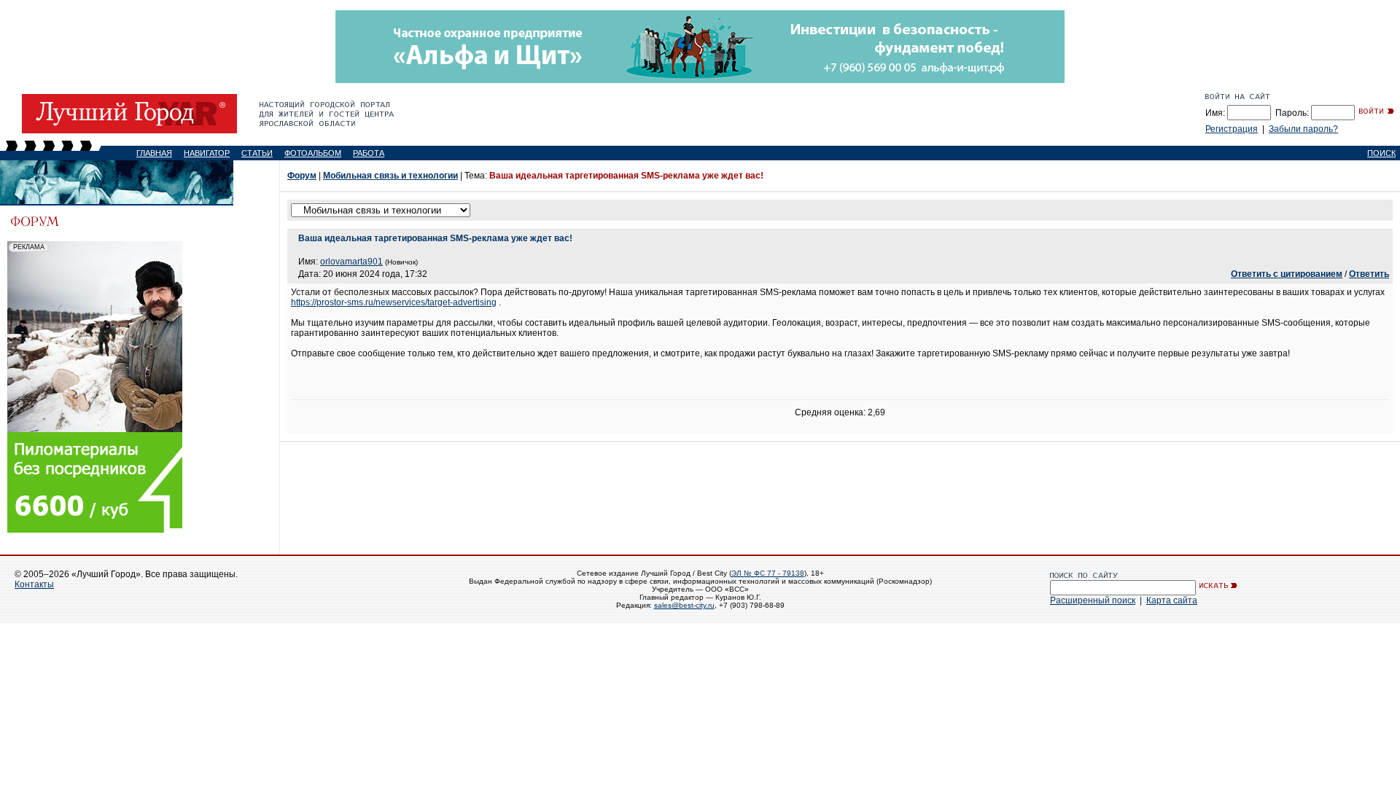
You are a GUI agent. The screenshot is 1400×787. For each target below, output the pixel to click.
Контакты (34, 584)
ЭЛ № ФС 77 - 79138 (767, 573)
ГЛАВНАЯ (154, 153)
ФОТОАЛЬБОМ (312, 153)
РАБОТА (368, 153)
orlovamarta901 (351, 262)
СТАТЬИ (257, 153)
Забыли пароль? (1303, 129)
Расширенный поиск (1092, 600)
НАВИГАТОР (207, 153)
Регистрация (1231, 129)
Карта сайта (1171, 600)
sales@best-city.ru (684, 605)
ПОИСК (1381, 153)
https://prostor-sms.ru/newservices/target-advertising (394, 302)
